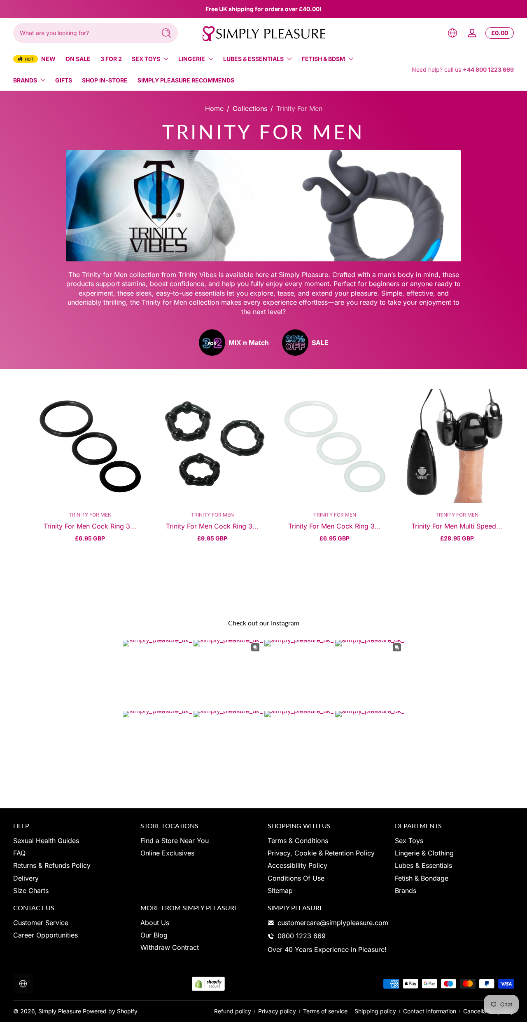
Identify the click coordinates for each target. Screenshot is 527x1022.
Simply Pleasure (59, 1011)
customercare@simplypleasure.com (332, 923)
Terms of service (325, 1011)
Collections (250, 108)
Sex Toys (146, 58)
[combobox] (82, 33)
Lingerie (191, 58)
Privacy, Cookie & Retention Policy (321, 853)
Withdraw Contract (169, 948)
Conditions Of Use (296, 878)
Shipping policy (375, 1011)
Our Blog (154, 935)
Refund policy (232, 1011)
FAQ (19, 853)
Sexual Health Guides (46, 840)
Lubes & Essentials (253, 58)
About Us (154, 923)
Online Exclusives (167, 853)
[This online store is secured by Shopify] (208, 984)
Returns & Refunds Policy (52, 866)
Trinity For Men (299, 108)
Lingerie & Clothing (424, 853)
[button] (452, 33)
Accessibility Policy (297, 866)
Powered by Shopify (110, 1011)
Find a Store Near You (174, 840)
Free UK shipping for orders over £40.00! (263, 8)
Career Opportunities (45, 935)
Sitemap (280, 890)
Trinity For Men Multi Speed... (456, 526)
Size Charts (31, 890)
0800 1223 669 (301, 936)
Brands (25, 80)
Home (214, 108)
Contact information (429, 1011)
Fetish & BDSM (323, 58)
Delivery (26, 878)
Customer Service (40, 923)
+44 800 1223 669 (488, 69)
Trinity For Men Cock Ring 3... (90, 526)
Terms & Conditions (298, 840)
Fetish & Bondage (421, 878)
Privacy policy (277, 1011)
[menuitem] (72, 840)
